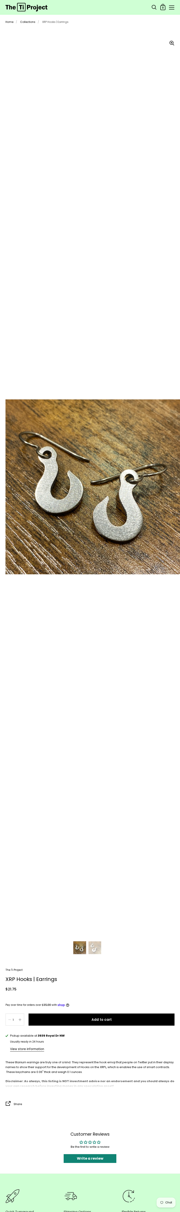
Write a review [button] (90, 1158)
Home (9, 22)
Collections (27, 22)
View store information (27, 1049)
